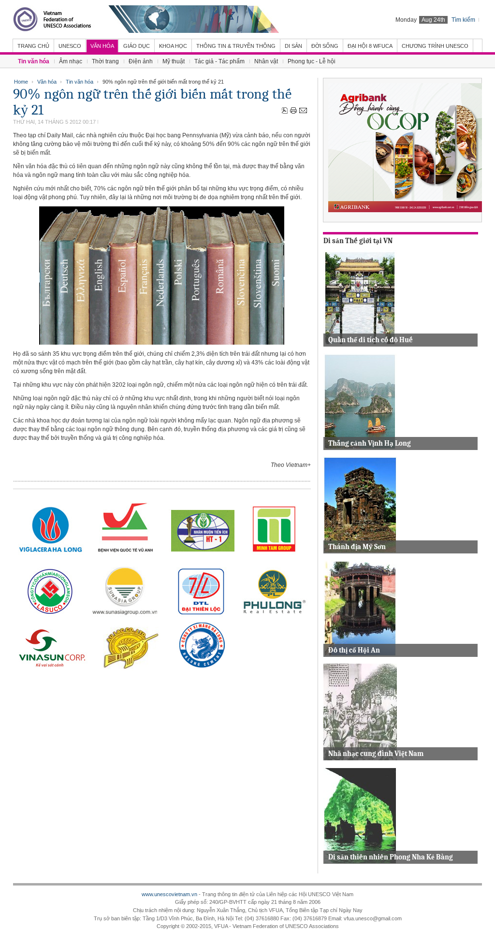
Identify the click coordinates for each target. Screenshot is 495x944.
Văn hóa (47, 82)
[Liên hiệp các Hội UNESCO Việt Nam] (146, 19)
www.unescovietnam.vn (169, 894)
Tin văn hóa (79, 82)
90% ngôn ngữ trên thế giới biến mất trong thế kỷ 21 (152, 102)
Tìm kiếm (463, 19)
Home (21, 82)
